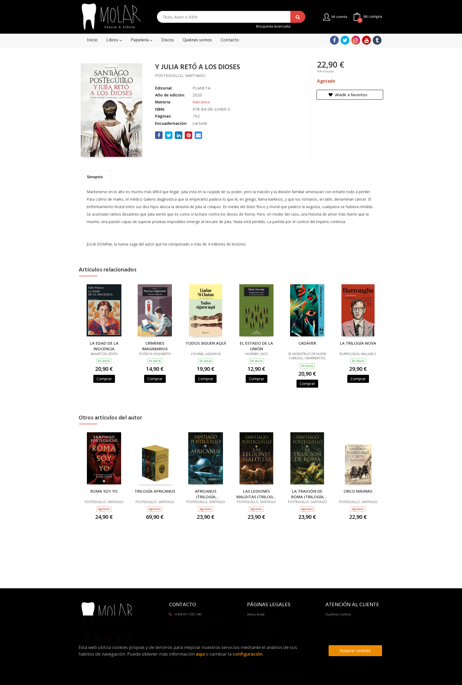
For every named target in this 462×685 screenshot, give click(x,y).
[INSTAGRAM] (355, 40)
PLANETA (201, 88)
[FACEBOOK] (334, 40)
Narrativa (201, 101)
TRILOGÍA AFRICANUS (154, 491)
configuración (248, 654)
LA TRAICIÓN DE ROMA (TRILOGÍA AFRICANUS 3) (307, 493)
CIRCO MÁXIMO (358, 491)
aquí (200, 654)
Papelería (140, 40)
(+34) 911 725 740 (188, 614)
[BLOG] (377, 40)
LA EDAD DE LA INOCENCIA (104, 345)
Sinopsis (95, 176)
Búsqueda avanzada (273, 26)
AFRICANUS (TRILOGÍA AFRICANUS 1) (205, 493)
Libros (112, 40)
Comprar (104, 378)
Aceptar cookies (355, 650)
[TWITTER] (345, 40)
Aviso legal (255, 614)
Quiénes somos (338, 614)
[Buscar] (297, 17)
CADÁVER (307, 343)
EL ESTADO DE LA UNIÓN (256, 345)
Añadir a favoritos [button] (350, 94)
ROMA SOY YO (104, 491)
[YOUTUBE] (366, 40)
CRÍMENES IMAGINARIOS (155, 345)
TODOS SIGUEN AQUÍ (206, 343)
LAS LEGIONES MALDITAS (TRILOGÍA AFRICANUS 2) (256, 493)
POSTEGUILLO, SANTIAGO (180, 75)
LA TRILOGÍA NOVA (358, 343)
